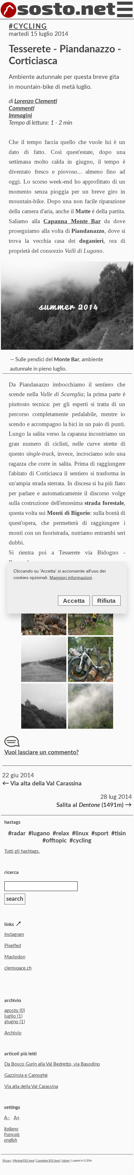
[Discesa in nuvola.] (43, 680)
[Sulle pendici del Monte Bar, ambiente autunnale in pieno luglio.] (67, 305)
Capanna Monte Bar (72, 221)
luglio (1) (13, 1016)
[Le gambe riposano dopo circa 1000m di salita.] (90, 680)
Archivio (13, 1033)
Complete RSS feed (48, 1160)
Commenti (21, 109)
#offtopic (54, 841)
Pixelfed (12, 945)
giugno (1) (14, 1021)
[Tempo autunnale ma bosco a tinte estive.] (90, 726)
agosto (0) (14, 1010)
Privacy (6, 1160)
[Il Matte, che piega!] (90, 633)
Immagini (20, 116)
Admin (65, 1160)
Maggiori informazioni (71, 577)
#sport (99, 834)
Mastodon (14, 957)
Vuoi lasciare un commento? (41, 752)
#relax (61, 834)
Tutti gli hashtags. (22, 851)
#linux (80, 834)
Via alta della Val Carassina (42, 783)
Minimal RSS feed (23, 1160)
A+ (17, 1117)
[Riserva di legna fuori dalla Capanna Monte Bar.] (43, 633)
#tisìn (118, 834)
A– (7, 1117)
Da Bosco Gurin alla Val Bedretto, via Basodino (52, 1064)
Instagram (14, 934)
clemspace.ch (17, 968)
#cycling (28, 26)
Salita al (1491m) (93, 804)
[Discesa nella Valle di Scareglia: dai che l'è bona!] (43, 726)
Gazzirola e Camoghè (26, 1075)
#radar (17, 834)
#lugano (39, 834)
